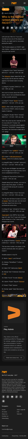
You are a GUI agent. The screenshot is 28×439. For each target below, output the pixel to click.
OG (5, 274)
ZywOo (18, 240)
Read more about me (12, 357)
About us (4, 414)
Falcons (21, 281)
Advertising (5, 418)
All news (4, 412)
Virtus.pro (7, 76)
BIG (3, 291)
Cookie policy (5, 435)
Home (3, 409)
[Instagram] (7, 27)
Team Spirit (5, 215)
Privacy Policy (15, 435)
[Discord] (24, 27)
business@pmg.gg (7, 429)
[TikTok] (16, 27)
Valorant (19, 414)
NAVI (20, 268)
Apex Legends (21, 409)
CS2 (18, 412)
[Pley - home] (14, 3)
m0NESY (15, 150)
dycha (16, 101)
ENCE (3, 106)
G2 (3, 156)
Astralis (5, 201)
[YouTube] (11, 27)
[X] (20, 27)
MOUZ (20, 278)
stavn (10, 258)
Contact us (5, 416)
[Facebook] (3, 27)
